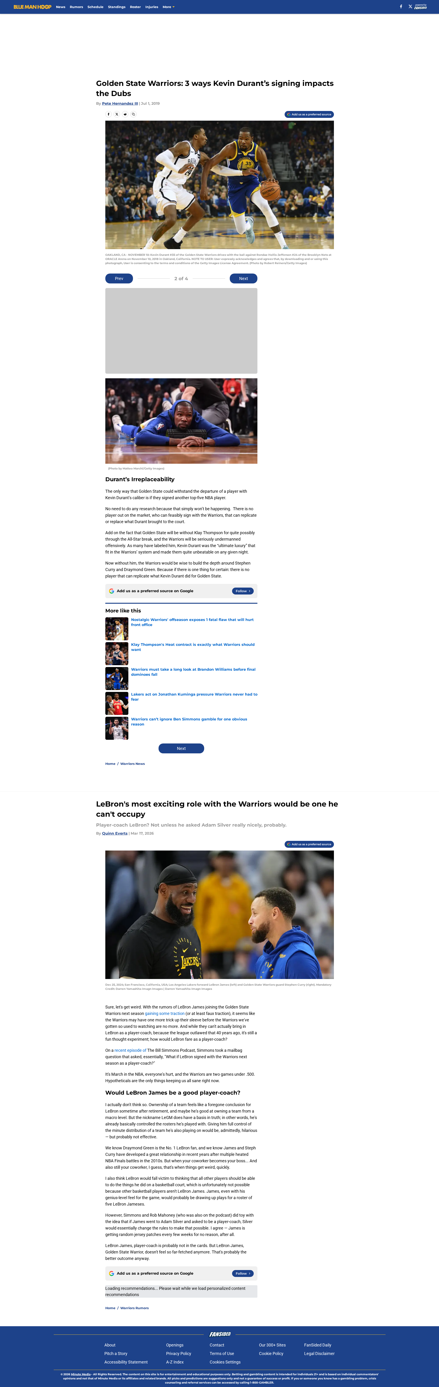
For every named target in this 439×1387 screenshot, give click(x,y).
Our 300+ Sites (272, 1345)
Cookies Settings (225, 1362)
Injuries (151, 7)
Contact (217, 1345)
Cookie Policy (271, 1353)
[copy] (133, 114)
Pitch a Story (115, 1353)
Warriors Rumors (134, 1308)
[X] (410, 6)
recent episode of (130, 1050)
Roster (135, 7)
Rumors (76, 7)
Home (110, 764)
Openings (174, 1345)
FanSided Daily (317, 1345)
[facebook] (401, 6)
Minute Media (81, 1374)
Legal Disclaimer (319, 1353)
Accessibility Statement (126, 1362)
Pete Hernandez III (120, 103)
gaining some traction (165, 1013)
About (109, 1345)
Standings (116, 7)
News (60, 7)
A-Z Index (175, 1362)
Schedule (95, 7)
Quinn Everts (115, 833)
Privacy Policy (178, 1353)
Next (243, 278)
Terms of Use (222, 1353)
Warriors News (132, 764)
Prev (119, 278)
